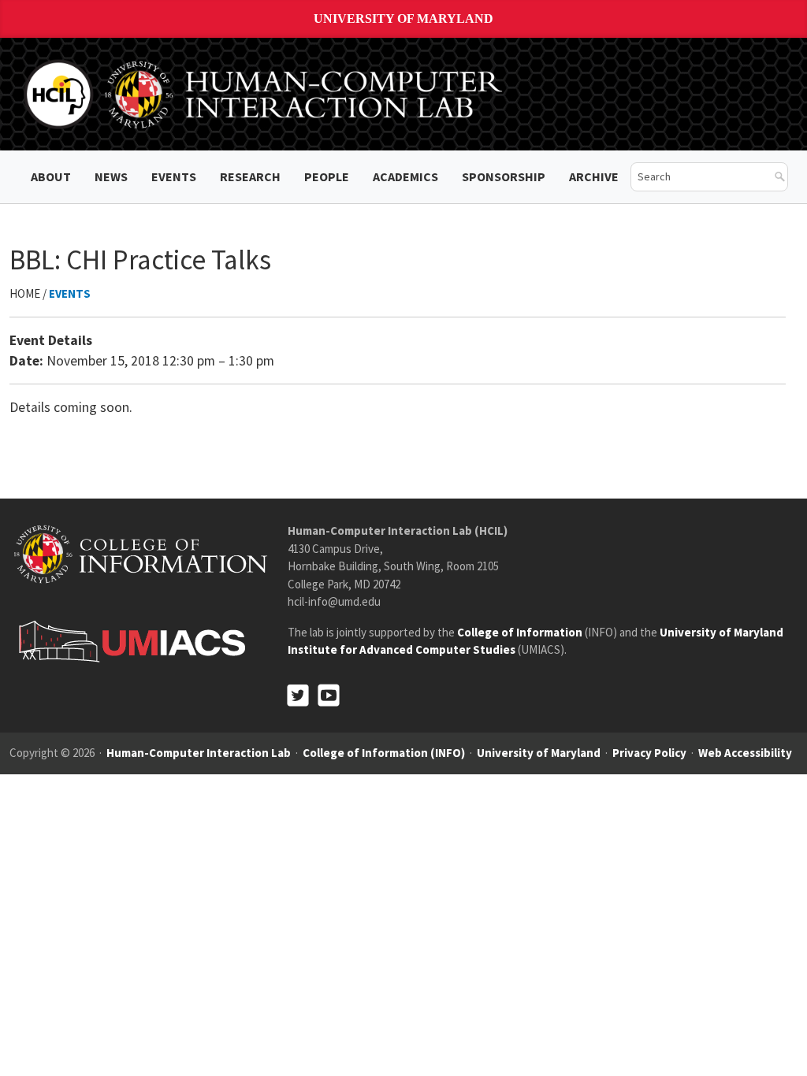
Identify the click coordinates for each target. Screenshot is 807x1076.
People (326, 176)
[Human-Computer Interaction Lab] (265, 93)
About (51, 176)
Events (173, 176)
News (111, 176)
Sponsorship (503, 176)
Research (250, 176)
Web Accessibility (745, 752)
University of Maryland (403, 18)
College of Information (519, 632)
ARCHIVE (594, 176)
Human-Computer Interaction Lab (198, 752)
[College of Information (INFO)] (140, 553)
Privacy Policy (649, 752)
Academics (405, 176)
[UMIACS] (127, 640)
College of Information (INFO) (384, 752)
